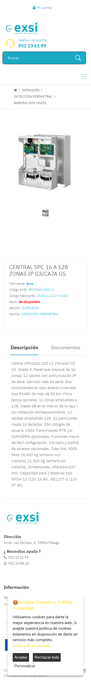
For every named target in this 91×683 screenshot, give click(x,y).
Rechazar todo (47, 657)
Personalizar (24, 666)
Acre (29, 283)
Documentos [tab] (65, 347)
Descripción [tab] (24, 347)
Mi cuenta (44, 7)
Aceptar (20, 657)
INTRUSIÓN (30, 90)
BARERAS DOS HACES (30, 103)
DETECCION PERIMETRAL (33, 96)
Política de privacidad (31, 645)
